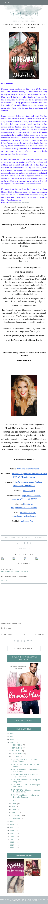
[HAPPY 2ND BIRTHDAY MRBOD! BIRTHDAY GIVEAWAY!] (32, 867)
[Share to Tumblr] (27, 543)
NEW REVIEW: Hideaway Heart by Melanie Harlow (25, 791)
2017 (12, 836)
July (14, 801)
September (17, 753)
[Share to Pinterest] (24, 543)
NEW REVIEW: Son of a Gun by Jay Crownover (24, 775)
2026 (12, 734)
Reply (4, 581)
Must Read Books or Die (19, 899)
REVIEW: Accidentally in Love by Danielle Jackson (25, 796)
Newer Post (7, 634)
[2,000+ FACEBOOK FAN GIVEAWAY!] (15, 867)
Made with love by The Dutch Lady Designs (29, 899)
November (17, 748)
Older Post (41, 634)
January (16, 818)
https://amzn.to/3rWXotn (18, 203)
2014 (12, 845)
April (15, 809)
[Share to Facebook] (21, 543)
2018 (12, 833)
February (17, 815)
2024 (12, 739)
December (17, 745)
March (15, 812)
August (16, 756)
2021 (12, 825)
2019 (12, 830)
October (16, 751)
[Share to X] (18, 543)
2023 (12, 742)
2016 (12, 839)
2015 (12, 842)
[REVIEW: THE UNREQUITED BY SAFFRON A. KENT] (15, 884)
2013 (12, 848)
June (14, 803)
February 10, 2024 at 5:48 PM (15, 572)
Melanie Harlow (36, 538)
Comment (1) (25, 548)
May (14, 806)
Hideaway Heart (19, 538)
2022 (12, 822)
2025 (12, 737)
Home (24, 634)
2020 (12, 827)
